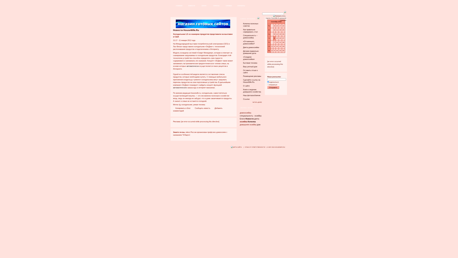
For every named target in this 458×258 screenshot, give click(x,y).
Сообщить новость (202, 108)
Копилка (252, 122)
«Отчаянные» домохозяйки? (249, 42)
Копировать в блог (182, 108)
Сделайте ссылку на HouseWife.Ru (251, 81)
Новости (191, 5)
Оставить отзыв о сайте (250, 71)
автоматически (193, 66)
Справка (229, 5)
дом (258, 125)
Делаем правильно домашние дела (251, 52)
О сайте (246, 86)
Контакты (241, 5)
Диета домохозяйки (251, 47)
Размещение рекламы (252, 76)
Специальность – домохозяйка (250, 37)
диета (256, 119)
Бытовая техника (250, 63)
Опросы (216, 5)
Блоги (204, 5)
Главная (179, 5)
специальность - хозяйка (250, 116)
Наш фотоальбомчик (251, 95)
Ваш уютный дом (250, 67)
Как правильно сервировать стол (250, 31)
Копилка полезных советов (250, 25)
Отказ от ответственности (255, 147)
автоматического (180, 88)
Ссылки (246, 99)
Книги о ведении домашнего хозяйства (252, 91)
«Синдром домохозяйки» (249, 58)
